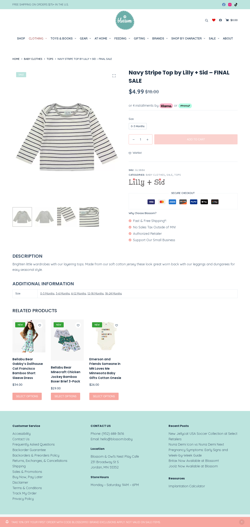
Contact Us (20, 439)
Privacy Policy (23, 499)
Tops (177, 174)
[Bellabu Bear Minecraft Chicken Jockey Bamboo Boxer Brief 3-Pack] (67, 340)
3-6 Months (63, 293)
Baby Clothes (155, 174)
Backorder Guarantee (29, 450)
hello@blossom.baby (116, 439)
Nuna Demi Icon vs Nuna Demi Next (196, 444)
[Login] (220, 20)
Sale (212, 38)
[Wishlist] (213, 20)
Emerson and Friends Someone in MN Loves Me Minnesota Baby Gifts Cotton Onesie (105, 368)
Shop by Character (186, 38)
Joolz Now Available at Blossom (193, 466)
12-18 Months (95, 293)
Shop (21, 38)
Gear (83, 38)
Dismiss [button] (242, 522)
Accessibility (21, 433)
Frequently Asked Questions (33, 444)
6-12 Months (78, 293)
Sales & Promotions (27, 472)
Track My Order (24, 493)
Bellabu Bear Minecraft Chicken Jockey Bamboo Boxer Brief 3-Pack (65, 374)
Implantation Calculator (187, 486)
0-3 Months (47, 293)
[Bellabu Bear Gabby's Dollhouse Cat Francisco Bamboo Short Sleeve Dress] (28, 335)
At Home (101, 38)
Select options (27, 396)
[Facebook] (223, 4)
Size (131, 119)
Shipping (19, 466)
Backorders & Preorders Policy (35, 455)
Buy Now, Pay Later (27, 477)
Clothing (36, 38)
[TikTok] (236, 4)
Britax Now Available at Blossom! (194, 461)
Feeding (120, 38)
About (228, 38)
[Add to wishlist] (40, 325)
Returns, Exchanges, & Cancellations (39, 461)
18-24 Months (113, 293)
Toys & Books (62, 38)
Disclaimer (20, 482)
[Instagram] (230, 4)
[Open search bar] (206, 20)
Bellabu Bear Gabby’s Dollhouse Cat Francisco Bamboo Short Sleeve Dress (27, 368)
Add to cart (196, 139)
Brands (158, 38)
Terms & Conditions (27, 488)
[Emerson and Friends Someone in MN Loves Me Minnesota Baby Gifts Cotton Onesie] (105, 335)
